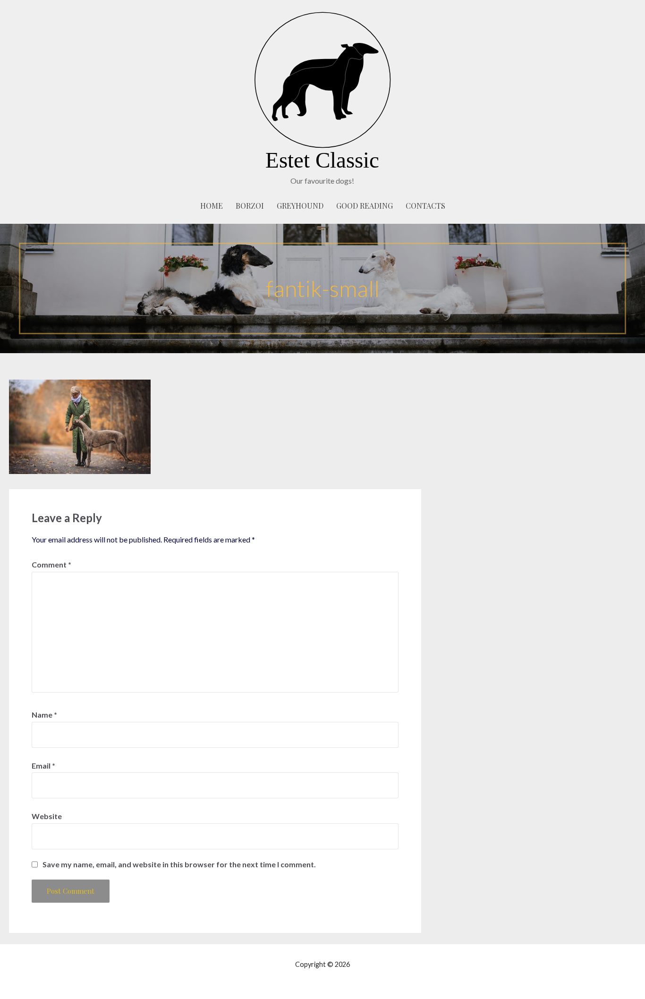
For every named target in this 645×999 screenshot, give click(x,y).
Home (211, 206)
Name (44, 714)
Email (43, 765)
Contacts (425, 206)
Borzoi (250, 206)
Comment (51, 564)
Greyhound (300, 206)
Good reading (364, 206)
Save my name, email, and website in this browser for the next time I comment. (179, 864)
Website (47, 816)
